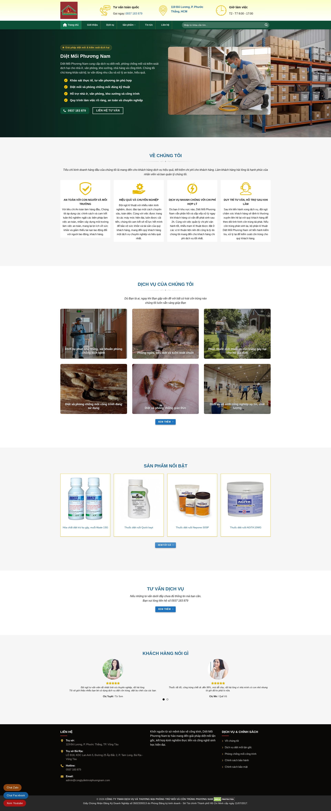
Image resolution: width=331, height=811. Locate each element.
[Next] (274, 496)
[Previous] (57, 496)
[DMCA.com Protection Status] (224, 799)
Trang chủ (73, 24)
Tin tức (149, 24)
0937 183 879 (134, 13)
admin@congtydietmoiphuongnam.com (88, 780)
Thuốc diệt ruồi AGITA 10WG (245, 527)
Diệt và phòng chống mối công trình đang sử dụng (93, 406)
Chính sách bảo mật (236, 766)
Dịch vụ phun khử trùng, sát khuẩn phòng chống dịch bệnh (93, 350)
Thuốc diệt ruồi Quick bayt (138, 527)
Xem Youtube (15, 803)
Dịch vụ (110, 24)
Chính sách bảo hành (237, 760)
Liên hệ (165, 24)
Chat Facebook (16, 795)
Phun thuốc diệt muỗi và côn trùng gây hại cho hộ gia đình (237, 350)
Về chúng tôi (232, 740)
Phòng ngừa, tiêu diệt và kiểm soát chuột (165, 352)
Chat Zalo (12, 787)
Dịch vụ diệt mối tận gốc (238, 747)
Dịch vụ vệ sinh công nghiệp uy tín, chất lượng (237, 406)
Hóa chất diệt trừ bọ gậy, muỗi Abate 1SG (85, 527)
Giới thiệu (92, 24)
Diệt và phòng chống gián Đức (165, 408)
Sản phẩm (128, 24)
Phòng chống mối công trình (240, 753)
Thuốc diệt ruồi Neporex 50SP (192, 527)
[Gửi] (266, 25)
